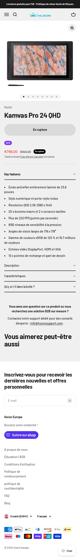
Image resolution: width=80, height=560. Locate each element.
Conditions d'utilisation (19, 464)
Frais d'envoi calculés (31, 156)
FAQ (6, 495)
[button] (40, 174)
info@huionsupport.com (46, 323)
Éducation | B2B (14, 457)
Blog (7, 503)
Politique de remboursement (15, 474)
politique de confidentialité (14, 486)
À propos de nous (16, 449)
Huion (8, 107)
